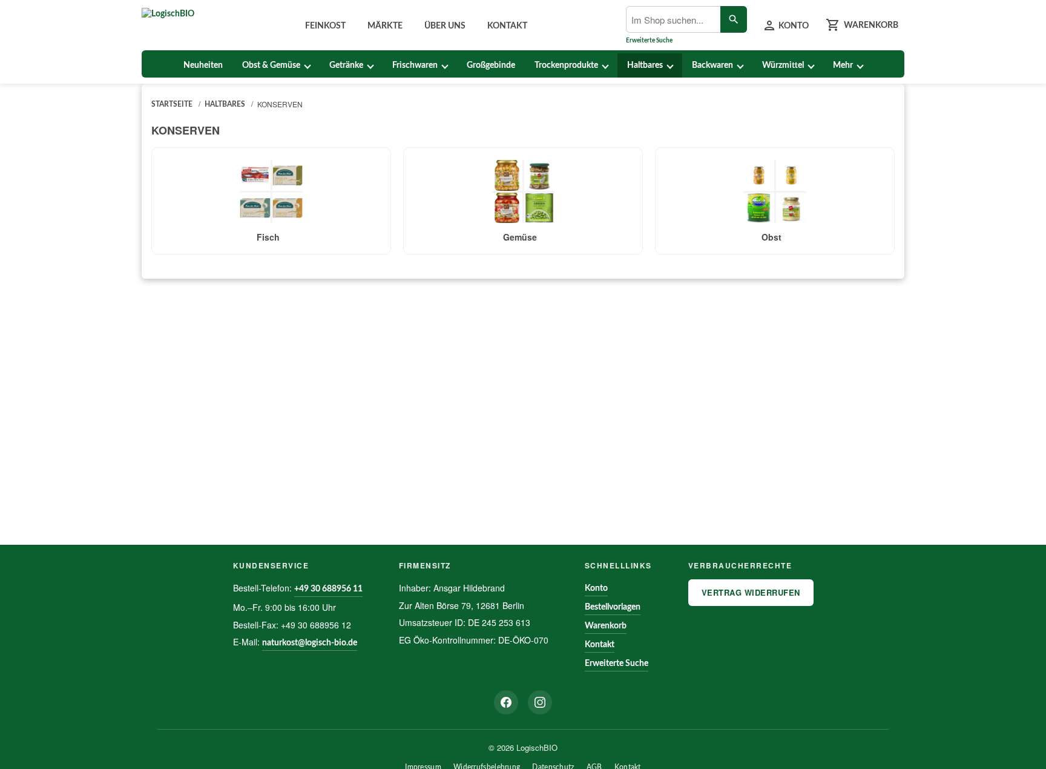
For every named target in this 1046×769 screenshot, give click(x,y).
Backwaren (712, 65)
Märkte (385, 26)
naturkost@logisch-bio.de (309, 643)
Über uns (444, 26)
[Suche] (733, 19)
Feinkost (325, 26)
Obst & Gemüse (271, 65)
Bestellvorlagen (612, 607)
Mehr (843, 65)
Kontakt (507, 26)
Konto (596, 588)
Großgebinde (491, 65)
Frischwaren (415, 65)
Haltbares (645, 65)
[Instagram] (540, 702)
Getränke (346, 65)
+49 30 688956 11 (328, 589)
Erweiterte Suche (649, 41)
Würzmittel (783, 65)
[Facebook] (506, 702)
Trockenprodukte (566, 65)
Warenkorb (606, 626)
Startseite (171, 104)
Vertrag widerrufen (751, 592)
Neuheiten (203, 65)
